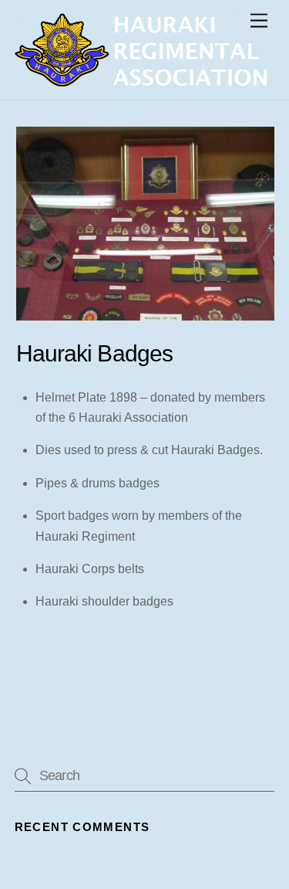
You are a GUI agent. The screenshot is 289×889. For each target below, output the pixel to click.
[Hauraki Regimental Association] (141, 80)
